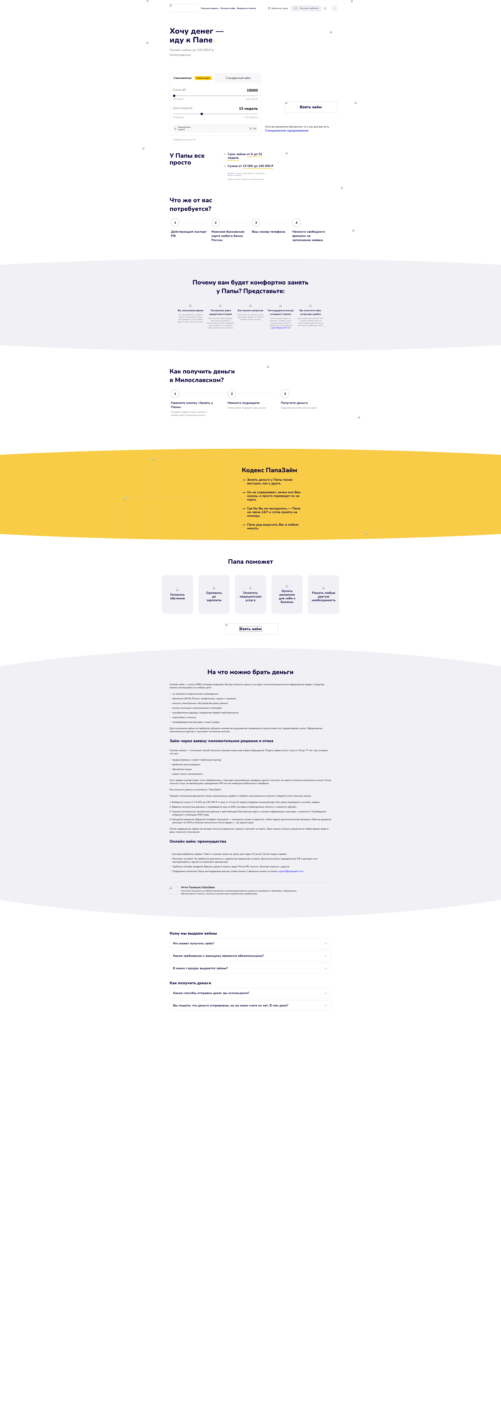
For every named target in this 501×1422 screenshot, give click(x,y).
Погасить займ (227, 8)
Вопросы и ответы (246, 8)
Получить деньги (209, 8)
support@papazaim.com (280, 328)
